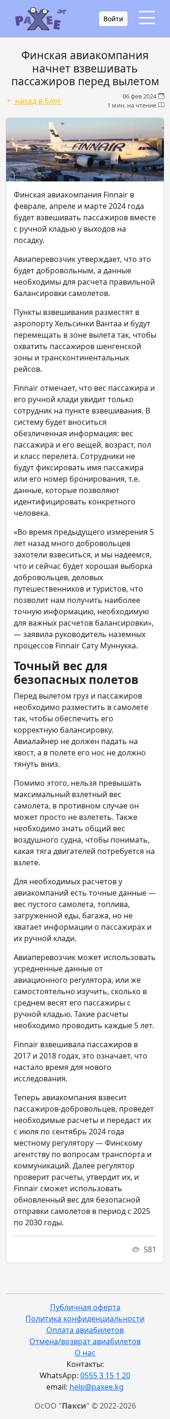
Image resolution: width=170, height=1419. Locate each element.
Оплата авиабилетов (85, 1330)
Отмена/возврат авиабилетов (85, 1341)
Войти (113, 18)
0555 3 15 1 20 (105, 1375)
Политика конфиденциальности (85, 1318)
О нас (85, 1352)
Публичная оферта (85, 1307)
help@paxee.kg (96, 1387)
